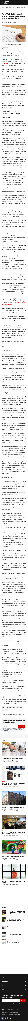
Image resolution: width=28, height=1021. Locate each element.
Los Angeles (15, 7)
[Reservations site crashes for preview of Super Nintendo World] (14, 847)
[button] (2, 1018)
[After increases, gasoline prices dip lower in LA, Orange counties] (14, 749)
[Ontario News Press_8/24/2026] (4, 927)
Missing (3, 781)
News (3, 830)
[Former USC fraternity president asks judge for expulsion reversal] (14, 798)
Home (3, 7)
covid (3, 707)
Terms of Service (5, 1012)
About (3, 989)
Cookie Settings (17, 1014)
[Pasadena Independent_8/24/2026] (4, 941)
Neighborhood (8, 7)
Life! (2, 985)
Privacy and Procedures (13, 1012)
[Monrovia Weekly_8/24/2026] (4, 934)
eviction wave (19, 707)
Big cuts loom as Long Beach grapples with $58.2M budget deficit (17, 912)
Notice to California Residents (7, 1014)
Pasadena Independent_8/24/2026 (15, 941)
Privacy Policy (19, 729)
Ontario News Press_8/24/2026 (17, 927)
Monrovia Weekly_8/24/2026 (17, 934)
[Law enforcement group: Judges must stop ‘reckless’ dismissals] (14, 822)
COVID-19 (21, 197)
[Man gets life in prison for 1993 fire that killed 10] (14, 871)
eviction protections (11, 707)
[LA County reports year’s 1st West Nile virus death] (4, 919)
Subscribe (21, 726)
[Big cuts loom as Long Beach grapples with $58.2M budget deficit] (4, 912)
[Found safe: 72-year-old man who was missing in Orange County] (14, 773)
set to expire (7, 63)
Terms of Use (5, 730)
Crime (3, 879)
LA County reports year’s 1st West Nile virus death (16, 919)
